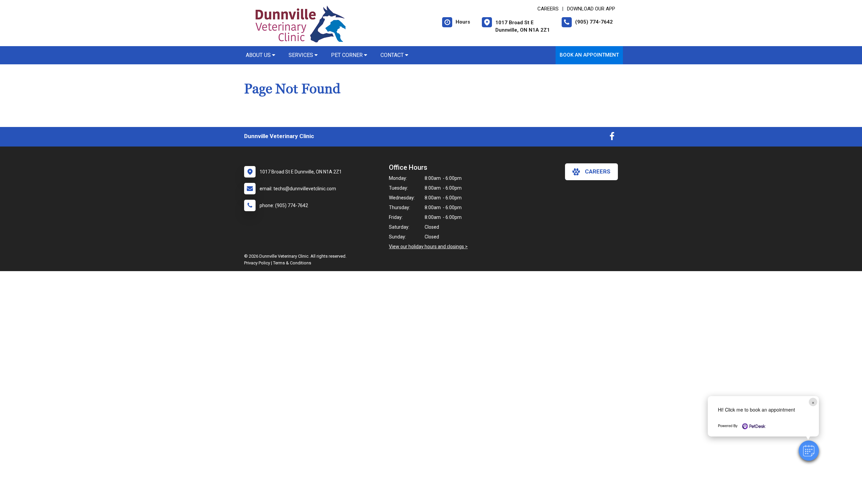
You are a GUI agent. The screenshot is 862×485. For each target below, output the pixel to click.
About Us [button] (259, 55)
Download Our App (591, 9)
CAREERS (548, 9)
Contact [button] (392, 55)
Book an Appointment (589, 55)
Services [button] (301, 55)
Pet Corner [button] (347, 55)
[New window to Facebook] (612, 137)
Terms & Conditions (292, 262)
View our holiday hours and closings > (428, 246)
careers (597, 171)
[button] (809, 451)
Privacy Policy (257, 262)
